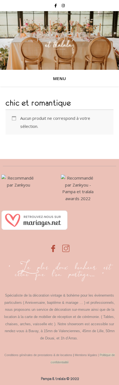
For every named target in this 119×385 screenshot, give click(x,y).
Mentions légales (86, 355)
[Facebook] (53, 245)
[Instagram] (66, 245)
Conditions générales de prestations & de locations (38, 355)
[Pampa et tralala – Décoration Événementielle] (59, 40)
